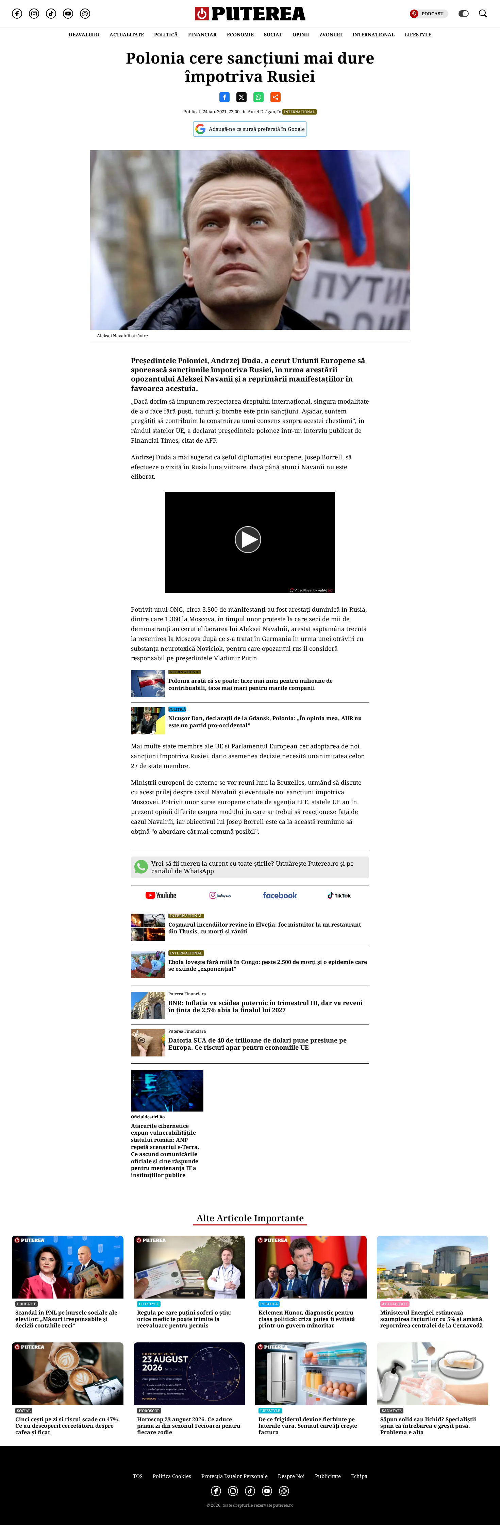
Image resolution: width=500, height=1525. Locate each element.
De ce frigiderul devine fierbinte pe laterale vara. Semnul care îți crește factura (308, 1426)
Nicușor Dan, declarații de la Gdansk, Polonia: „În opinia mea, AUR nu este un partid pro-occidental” (265, 722)
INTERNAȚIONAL (373, 34)
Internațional (299, 111)
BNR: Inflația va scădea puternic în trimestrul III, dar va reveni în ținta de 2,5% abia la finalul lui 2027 (265, 1006)
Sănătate (392, 1410)
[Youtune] (68, 14)
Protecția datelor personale (234, 1476)
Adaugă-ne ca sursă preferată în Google (257, 128)
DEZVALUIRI (84, 34)
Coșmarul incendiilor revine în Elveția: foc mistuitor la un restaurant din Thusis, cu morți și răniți (264, 928)
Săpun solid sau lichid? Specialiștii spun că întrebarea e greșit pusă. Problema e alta (428, 1426)
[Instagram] (34, 14)
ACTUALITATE (127, 34)
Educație (26, 1303)
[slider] (197, 585)
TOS (138, 1476)
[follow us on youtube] (160, 896)
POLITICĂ (166, 34)
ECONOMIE (240, 34)
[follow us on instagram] (220, 896)
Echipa (359, 1476)
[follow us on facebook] (280, 896)
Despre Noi (291, 1476)
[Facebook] (17, 14)
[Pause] (171, 583)
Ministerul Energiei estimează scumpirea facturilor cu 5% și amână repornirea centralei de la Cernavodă (431, 1319)
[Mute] (180, 583)
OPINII (301, 34)
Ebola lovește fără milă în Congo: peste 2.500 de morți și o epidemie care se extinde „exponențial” (267, 966)
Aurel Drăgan (261, 111)
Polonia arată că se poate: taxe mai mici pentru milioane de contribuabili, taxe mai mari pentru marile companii (250, 684)
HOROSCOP (149, 1410)
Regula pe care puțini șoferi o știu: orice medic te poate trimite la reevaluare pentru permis (184, 1319)
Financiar (202, 34)
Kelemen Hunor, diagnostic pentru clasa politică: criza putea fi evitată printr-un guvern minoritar (307, 1319)
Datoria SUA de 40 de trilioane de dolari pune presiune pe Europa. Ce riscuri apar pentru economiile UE (257, 1044)
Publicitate (328, 1476)
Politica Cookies (172, 1476)
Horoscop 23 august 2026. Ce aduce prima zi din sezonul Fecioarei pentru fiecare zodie (188, 1426)
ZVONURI (330, 34)
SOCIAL (273, 34)
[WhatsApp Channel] (85, 14)
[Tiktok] (51, 14)
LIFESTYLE (418, 34)
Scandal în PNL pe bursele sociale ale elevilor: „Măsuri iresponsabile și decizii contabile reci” (66, 1319)
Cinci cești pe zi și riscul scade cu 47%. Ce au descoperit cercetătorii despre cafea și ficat (67, 1426)
